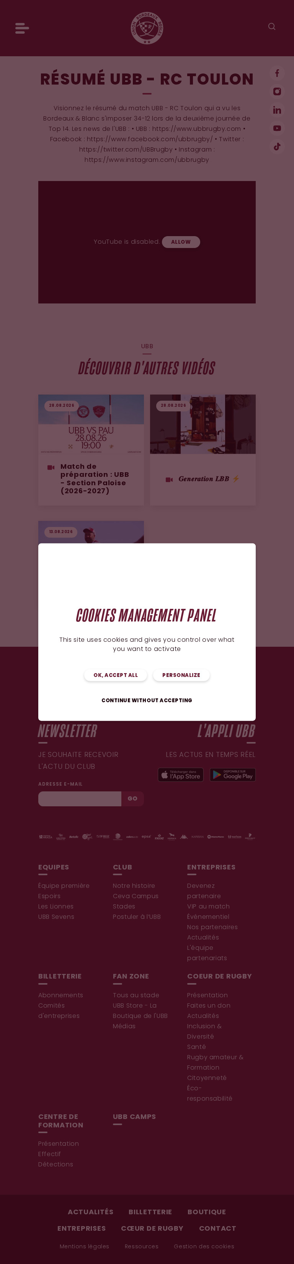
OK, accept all (115, 675)
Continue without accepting (147, 700)
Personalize (181, 675)
